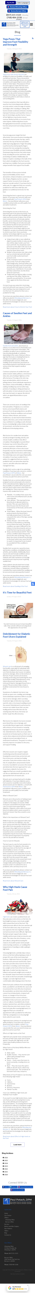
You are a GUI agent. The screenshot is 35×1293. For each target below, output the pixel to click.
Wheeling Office (10, 1220)
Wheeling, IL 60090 (10, 1250)
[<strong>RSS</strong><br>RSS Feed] (32, 38)
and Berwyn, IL (26, 298)
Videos (6, 1230)
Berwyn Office (9, 1222)
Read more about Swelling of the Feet (15, 586)
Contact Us (7, 1235)
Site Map (12, 1274)
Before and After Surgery (11, 1226)
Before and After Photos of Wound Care (24, 24)
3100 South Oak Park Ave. (12, 1259)
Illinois (5, 201)
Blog (5, 1233)
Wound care (7, 666)
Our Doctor (7, 1215)
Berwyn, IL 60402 (9, 1261)
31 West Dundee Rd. (10, 1248)
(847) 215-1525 (13, 14)
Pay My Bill (10, 3)
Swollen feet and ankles (10, 346)
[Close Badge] (28, 1285)
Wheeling (17, 298)
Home (6, 1213)
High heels (6, 917)
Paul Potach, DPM (20, 199)
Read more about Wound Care (13, 881)
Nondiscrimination (20, 1274)
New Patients (8, 1228)
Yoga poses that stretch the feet (13, 74)
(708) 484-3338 (14, 18)
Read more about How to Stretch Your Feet (17, 307)
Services (6, 1224)
